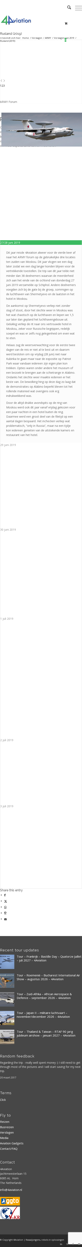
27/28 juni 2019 (10, 242)
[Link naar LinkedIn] (61, 1244)
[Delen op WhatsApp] (5, 907)
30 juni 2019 (8, 529)
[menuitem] (67, 8)
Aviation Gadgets (11, 1143)
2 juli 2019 (6, 740)
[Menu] (76, 8)
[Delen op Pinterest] (5, 913)
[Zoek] (67, 8)
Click (3, 1100)
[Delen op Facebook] (5, 895)
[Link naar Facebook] (73, 1244)
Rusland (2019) (11, 34)
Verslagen (7, 1132)
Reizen (4, 1122)
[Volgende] (4, 81)
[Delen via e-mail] (5, 919)
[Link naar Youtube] (79, 1244)
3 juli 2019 (6, 806)
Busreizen (7, 1127)
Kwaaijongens (33, 1239)
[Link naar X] (67, 1244)
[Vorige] (1, 81)
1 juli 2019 (6, 619)
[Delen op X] (5, 901)
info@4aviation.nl (11, 1190)
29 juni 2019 (8, 445)
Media (4, 1138)
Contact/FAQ (9, 1149)
